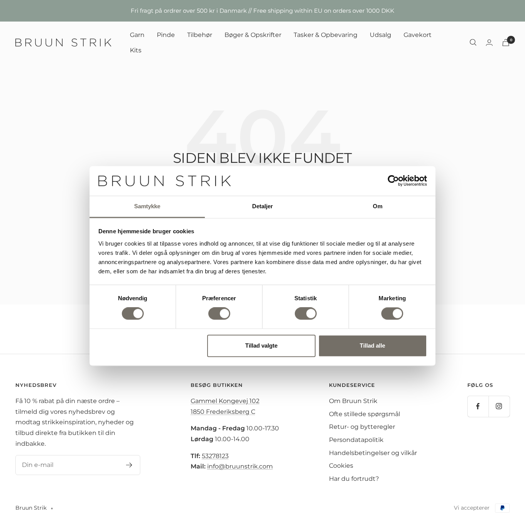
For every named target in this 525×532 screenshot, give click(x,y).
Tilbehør (199, 34)
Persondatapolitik (356, 439)
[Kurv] (506, 42)
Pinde (166, 34)
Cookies (341, 465)
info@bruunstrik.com (240, 466)
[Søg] (473, 42)
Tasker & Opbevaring (325, 34)
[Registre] (129, 465)
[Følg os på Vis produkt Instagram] (499, 406)
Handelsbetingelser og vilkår (373, 453)
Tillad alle (372, 345)
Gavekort (418, 34)
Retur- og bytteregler (362, 426)
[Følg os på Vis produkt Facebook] (477, 406)
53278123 (215, 456)
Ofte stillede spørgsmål (364, 414)
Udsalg (380, 34)
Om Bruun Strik (353, 401)
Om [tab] (377, 206)
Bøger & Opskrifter (252, 34)
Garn (137, 34)
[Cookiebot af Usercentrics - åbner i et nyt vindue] (393, 181)
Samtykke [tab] (147, 206)
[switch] (219, 314)
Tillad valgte (261, 345)
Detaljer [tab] (262, 206)
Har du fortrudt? (354, 478)
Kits (135, 50)
